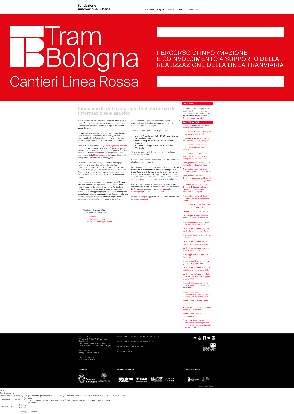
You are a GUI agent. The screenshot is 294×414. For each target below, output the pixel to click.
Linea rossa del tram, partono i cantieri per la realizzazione (196, 126)
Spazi (180, 10)
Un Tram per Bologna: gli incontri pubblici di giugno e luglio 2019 (197, 268)
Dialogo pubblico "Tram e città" (196, 211)
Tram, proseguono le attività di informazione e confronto (196, 223)
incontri (92, 217)
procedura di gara (106, 150)
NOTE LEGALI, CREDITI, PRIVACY (131, 347)
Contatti (189, 10)
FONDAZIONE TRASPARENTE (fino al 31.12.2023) (138, 337)
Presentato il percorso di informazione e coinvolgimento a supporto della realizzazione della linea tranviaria (197, 324)
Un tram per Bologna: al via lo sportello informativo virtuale (195, 216)
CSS (211, 386)
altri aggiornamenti (97, 219)
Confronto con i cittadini (193, 118)
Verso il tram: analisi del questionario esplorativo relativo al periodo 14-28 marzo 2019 (197, 294)
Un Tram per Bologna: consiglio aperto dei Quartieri (196, 249)
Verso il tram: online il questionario (192, 315)
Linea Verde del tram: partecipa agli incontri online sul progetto (196, 139)
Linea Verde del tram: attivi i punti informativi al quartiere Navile (197, 133)
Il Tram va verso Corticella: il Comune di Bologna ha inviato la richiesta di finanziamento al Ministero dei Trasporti (196, 188)
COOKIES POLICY (124, 351)
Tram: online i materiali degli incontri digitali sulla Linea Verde (197, 170)
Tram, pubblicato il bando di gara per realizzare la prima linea (196, 164)
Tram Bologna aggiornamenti (101, 221)
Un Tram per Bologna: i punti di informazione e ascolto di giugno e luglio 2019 (196, 276)
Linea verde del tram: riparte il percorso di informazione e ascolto (196, 147)
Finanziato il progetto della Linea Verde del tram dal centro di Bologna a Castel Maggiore (197, 156)
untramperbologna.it (139, 199)
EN (214, 9)
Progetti (160, 10)
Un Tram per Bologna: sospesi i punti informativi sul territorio (196, 229)
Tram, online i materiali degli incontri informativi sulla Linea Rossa (196, 198)
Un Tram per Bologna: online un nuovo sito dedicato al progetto (196, 242)
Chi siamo (149, 10)
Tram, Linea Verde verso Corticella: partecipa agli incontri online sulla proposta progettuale (197, 178)
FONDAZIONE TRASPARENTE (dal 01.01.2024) (136, 342)
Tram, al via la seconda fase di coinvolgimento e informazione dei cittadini (196, 285)
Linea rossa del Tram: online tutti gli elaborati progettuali (197, 262)
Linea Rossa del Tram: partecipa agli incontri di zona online (196, 206)
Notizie (171, 10)
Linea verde (98, 155)
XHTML (204, 386)
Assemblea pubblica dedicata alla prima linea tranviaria (197, 308)
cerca (197, 9)
